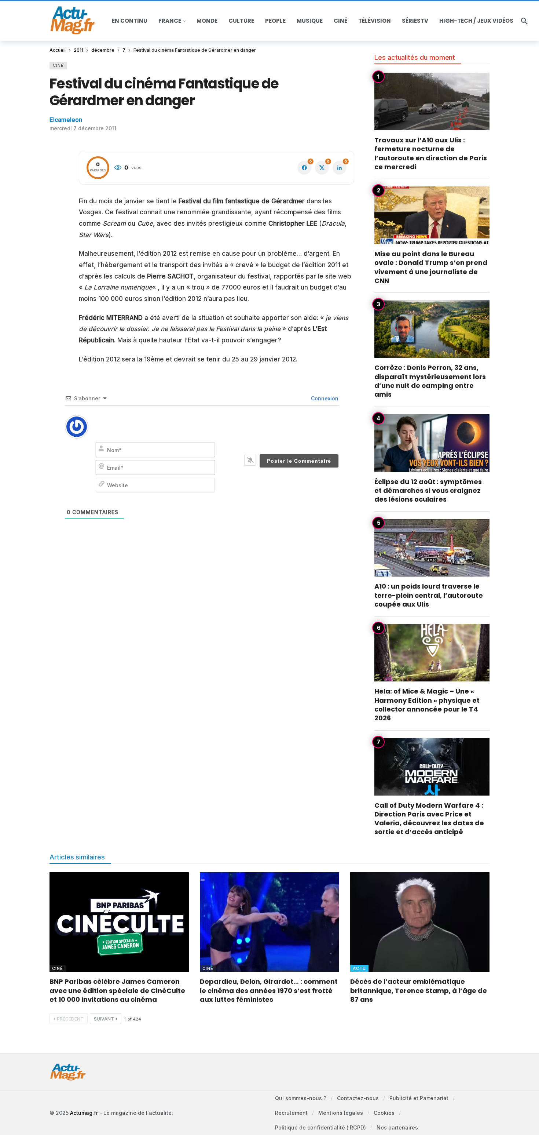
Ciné (58, 65)
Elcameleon (66, 119)
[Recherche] (524, 20)
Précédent (70, 1019)
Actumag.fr (84, 1113)
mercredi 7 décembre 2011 (83, 128)
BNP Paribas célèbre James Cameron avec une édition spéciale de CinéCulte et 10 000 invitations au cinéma (117, 990)
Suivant (104, 1019)
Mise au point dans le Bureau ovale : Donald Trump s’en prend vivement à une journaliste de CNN (430, 267)
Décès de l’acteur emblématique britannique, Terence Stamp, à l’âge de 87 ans (418, 990)
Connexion (323, 398)
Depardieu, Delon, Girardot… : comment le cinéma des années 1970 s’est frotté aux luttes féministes (269, 990)
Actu (359, 968)
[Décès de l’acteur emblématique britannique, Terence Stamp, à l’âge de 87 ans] (419, 922)
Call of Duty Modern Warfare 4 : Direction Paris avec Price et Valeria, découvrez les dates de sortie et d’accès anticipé (429, 819)
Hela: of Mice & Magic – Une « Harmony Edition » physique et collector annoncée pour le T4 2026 (427, 705)
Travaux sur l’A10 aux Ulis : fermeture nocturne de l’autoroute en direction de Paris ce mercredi (430, 153)
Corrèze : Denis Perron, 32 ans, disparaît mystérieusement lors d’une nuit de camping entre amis (430, 381)
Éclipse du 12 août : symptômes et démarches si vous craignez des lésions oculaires (428, 490)
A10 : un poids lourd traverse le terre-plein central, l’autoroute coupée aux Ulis (428, 595)
